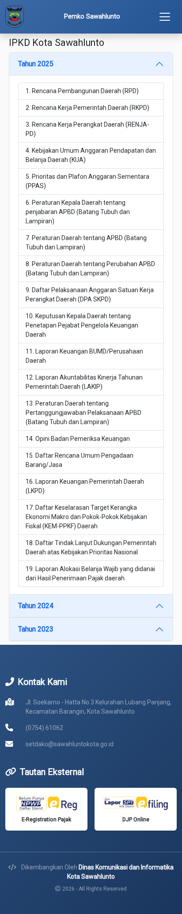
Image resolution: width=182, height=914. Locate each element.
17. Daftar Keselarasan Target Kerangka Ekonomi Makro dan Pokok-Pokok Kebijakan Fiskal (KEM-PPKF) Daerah (86, 517)
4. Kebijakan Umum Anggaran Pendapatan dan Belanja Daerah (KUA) (91, 155)
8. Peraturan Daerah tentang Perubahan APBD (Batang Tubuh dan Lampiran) (90, 268)
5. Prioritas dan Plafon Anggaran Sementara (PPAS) (87, 181)
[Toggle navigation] (165, 16)
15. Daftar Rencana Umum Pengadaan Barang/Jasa (79, 460)
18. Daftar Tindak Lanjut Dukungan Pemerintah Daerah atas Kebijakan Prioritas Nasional (91, 547)
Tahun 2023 (35, 629)
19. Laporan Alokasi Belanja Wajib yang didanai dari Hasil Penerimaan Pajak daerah (90, 573)
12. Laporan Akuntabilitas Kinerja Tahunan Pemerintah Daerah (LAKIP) (84, 382)
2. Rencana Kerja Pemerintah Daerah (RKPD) (87, 107)
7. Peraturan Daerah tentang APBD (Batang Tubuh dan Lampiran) (86, 242)
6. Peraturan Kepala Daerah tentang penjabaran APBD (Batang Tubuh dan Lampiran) (78, 212)
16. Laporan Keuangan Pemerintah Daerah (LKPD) (85, 486)
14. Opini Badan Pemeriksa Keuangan (78, 438)
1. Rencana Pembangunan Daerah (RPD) (82, 90)
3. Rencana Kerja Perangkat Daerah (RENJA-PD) (87, 129)
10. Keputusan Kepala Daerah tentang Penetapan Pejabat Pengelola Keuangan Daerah (82, 325)
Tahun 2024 (35, 606)
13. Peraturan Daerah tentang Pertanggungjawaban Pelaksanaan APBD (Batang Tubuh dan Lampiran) (83, 412)
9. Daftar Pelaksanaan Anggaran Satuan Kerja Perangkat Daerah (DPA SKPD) (90, 294)
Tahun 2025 (35, 64)
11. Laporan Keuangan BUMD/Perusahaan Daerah (84, 356)
